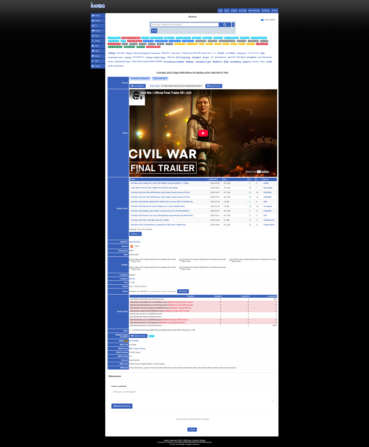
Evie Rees (121, 53)
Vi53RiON (267, 192)
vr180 (269, 61)
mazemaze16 (134, 242)
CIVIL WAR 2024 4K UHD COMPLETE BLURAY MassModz (154, 188)
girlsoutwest (265, 57)
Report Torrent (214, 86)
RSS (180, 440)
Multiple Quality (139, 336)
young (128, 57)
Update (184, 291)
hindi (221, 53)
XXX (96, 61)
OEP (265, 202)
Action (136, 349)
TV (96, 26)
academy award (240, 61)
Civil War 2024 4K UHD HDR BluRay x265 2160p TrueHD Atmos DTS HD (160, 192)
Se (250, 179)
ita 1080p (230, 53)
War (131, 349)
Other (97, 51)
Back (193, 430)
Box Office (243, 11)
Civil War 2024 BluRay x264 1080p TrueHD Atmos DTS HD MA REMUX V (160, 211)
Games (98, 31)
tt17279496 (134, 341)
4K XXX (275, 11)
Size (225, 179)
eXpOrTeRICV (269, 225)
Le (257, 179)
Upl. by (266, 179)
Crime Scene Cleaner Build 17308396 (146, 61)
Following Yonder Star (192, 57)
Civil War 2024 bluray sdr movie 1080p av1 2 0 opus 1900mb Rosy (158, 206)
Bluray (170, 57)
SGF (265, 216)
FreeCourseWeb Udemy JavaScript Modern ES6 (196, 61)
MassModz (267, 188)
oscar (214, 53)
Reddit (202, 440)
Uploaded (214, 179)
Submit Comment (122, 406)
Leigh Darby (175, 53)
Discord (196, 440)
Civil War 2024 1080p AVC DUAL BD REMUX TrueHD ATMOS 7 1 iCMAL (160, 183)
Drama (142, 349)
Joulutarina (122, 61)
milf (212, 57)
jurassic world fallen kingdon (236, 57)
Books (97, 56)
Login (220, 11)
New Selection (254, 11)
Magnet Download (140, 79)
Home (226, 11)
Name (132, 179)
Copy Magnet (138, 86)
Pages (97, 66)
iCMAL (266, 183)
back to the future (116, 66)
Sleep (262, 61)
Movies (98, 21)
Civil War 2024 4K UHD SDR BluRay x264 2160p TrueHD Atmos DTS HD (160, 197)
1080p (111, 53)
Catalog (234, 11)
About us (173, 440)
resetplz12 (267, 206)
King (110, 61)
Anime (97, 41)
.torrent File (161, 79)
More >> (136, 234)
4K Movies (266, 11)
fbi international (253, 53)
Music (97, 36)
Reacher (255, 61)
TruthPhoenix (268, 220)
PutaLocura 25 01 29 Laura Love (196, 53)
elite (262, 53)
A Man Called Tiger (155, 57)
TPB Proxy (187, 440)
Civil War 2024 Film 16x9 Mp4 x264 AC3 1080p (150, 220)
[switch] (262, 20)
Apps (97, 46)
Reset (154, 31)
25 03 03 (165, 53)
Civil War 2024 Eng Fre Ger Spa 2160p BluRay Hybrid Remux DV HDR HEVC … (163, 216)
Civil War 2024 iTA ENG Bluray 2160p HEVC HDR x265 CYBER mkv (158, 225)
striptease (241, 53)
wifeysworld (138, 57)
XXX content (270, 20)
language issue (115, 57)
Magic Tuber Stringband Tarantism (143, 53)
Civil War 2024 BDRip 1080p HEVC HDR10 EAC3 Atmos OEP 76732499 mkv (162, 202)
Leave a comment (118, 386)
